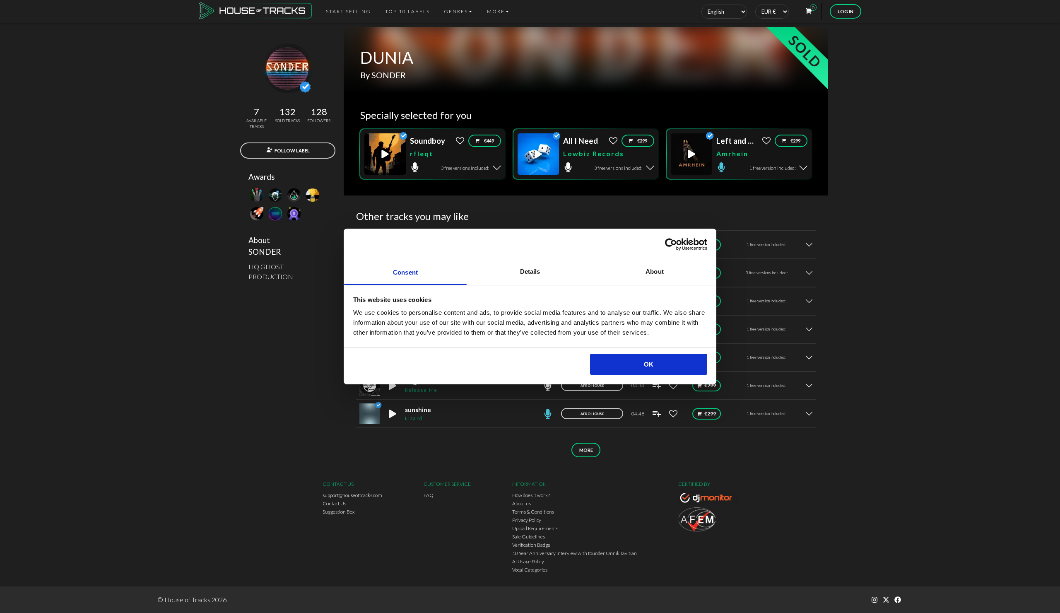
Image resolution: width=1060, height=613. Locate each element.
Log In (845, 11)
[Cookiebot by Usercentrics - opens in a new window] (671, 244)
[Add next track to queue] (657, 385)
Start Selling (348, 11)
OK (648, 364)
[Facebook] (898, 600)
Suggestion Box (339, 512)
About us (521, 503)
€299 (642, 140)
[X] (886, 600)
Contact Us (334, 503)
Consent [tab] (405, 272)
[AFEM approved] (708, 520)
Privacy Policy (526, 520)
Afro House (592, 386)
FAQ (429, 495)
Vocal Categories (529, 570)
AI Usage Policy (528, 561)
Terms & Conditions (533, 512)
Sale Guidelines (528, 536)
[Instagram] (874, 600)
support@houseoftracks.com (352, 495)
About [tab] (655, 271)
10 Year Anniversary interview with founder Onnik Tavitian (574, 553)
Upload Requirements (535, 528)
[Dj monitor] (708, 499)
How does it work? (531, 495)
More (586, 450)
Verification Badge (531, 545)
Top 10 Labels (407, 11)
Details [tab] (530, 271)
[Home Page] (258, 11)
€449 (489, 140)
